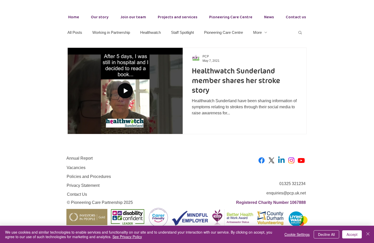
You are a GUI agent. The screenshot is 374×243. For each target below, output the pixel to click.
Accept (352, 234)
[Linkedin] (281, 160)
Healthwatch (150, 32)
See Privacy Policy (127, 236)
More (257, 32)
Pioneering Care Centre (223, 32)
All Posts (74, 32)
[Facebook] (261, 160)
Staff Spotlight (182, 32)
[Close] (368, 234)
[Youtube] (301, 160)
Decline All (326, 234)
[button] (300, 33)
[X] (271, 160)
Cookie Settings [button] (297, 234)
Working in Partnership (111, 32)
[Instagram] (291, 160)
